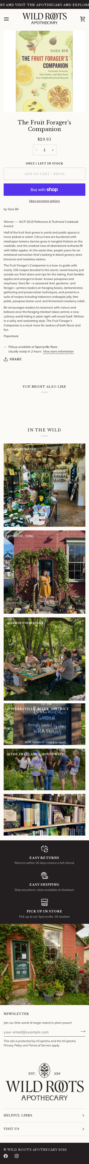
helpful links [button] (18, 1115)
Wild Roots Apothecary (32, 1149)
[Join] (81, 1031)
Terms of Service (40, 1045)
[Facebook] (6, 1156)
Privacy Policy (13, 1045)
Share (16, 359)
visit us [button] (11, 1129)
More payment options (44, 201)
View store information (58, 351)
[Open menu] (10, 19)
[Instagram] (17, 1156)
